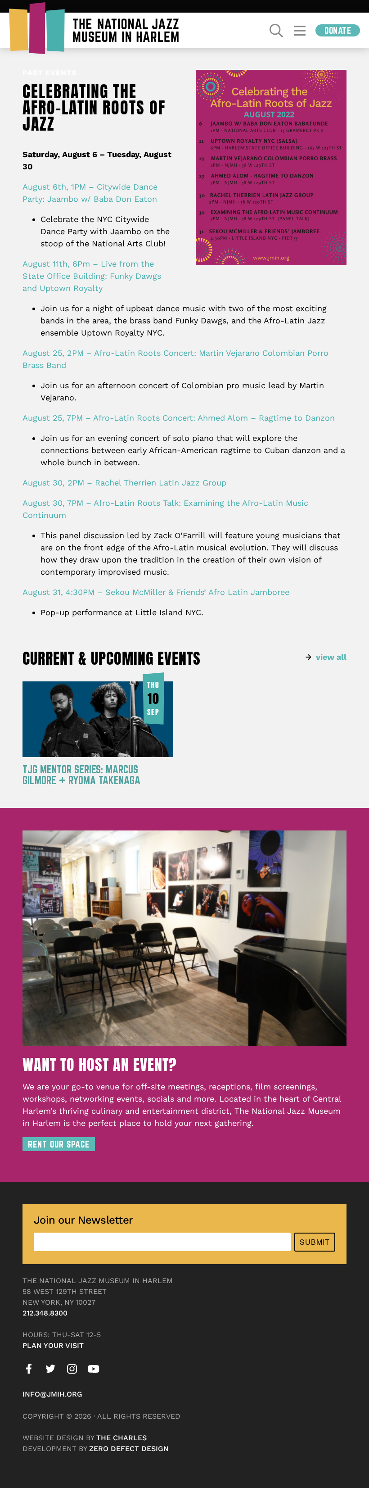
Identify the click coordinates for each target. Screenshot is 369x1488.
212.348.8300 (45, 1313)
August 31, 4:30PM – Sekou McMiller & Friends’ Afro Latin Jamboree (155, 592)
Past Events (49, 72)
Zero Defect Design (129, 1448)
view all (331, 657)
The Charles (121, 1438)
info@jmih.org (52, 1394)
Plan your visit (53, 1345)
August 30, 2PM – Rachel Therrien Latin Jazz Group (124, 482)
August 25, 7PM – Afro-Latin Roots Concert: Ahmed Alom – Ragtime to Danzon (178, 417)
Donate (337, 30)
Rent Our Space (59, 1144)
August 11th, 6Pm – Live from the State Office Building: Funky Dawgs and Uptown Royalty (91, 276)
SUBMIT (315, 1242)
